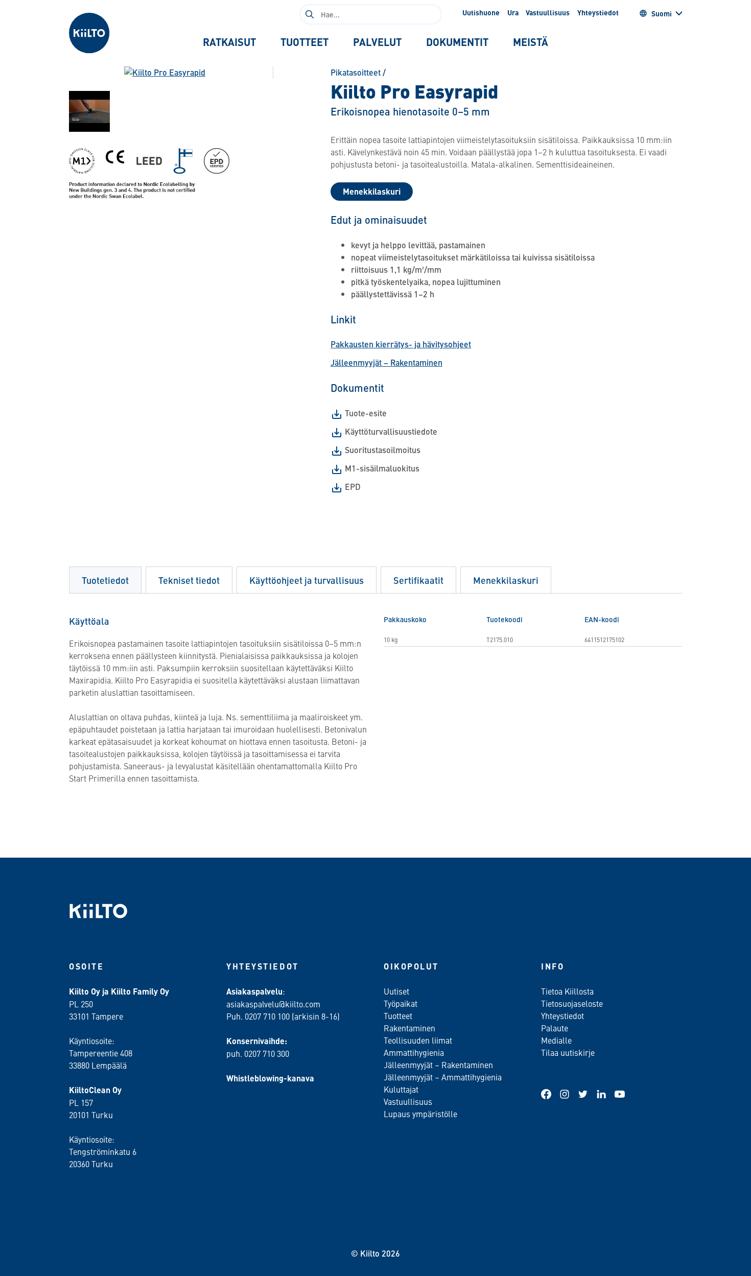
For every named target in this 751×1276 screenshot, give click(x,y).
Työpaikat (400, 1003)
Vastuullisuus (548, 12)
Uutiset (396, 991)
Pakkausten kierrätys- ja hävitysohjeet (401, 344)
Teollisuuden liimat (418, 1040)
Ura (513, 12)
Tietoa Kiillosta (567, 991)
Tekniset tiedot (189, 580)
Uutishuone (481, 12)
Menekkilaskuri (372, 191)
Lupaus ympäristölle (420, 1113)
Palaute (554, 1027)
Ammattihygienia (414, 1052)
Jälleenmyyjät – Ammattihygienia (443, 1076)
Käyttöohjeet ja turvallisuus (306, 580)
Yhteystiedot (598, 12)
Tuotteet (398, 1015)
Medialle (557, 1040)
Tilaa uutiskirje (568, 1052)
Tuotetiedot (105, 580)
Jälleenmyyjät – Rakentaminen (386, 362)
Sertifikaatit (418, 580)
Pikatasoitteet (356, 72)
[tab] (229, 42)
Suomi (661, 13)
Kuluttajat (401, 1089)
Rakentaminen (409, 1027)
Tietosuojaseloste (572, 1003)
